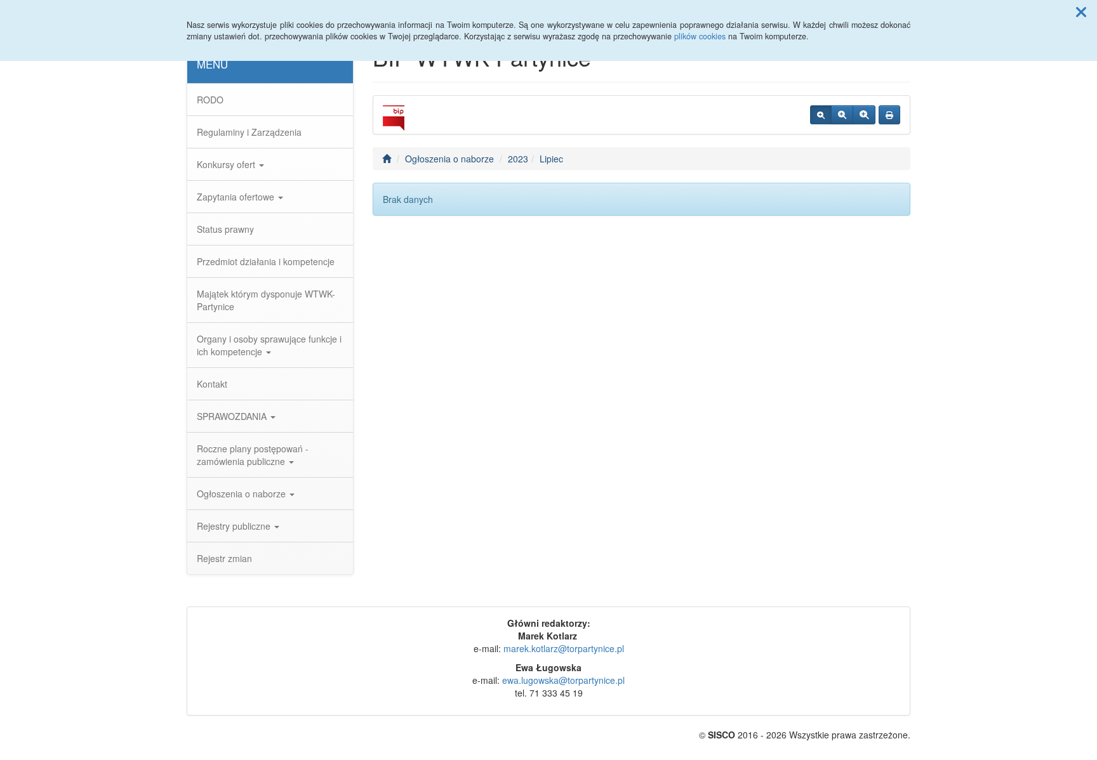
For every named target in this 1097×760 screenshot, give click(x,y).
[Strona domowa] (386, 158)
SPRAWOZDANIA (233, 416)
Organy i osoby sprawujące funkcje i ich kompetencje (269, 345)
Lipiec (551, 158)
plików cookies (700, 36)
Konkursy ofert (227, 164)
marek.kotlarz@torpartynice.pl (563, 648)
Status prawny (225, 229)
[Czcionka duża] (864, 114)
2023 (518, 158)
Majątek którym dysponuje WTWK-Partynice (266, 300)
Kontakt (212, 383)
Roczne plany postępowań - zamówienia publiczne (253, 455)
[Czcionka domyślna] (821, 114)
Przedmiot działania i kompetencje (266, 261)
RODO (210, 99)
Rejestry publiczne (235, 526)
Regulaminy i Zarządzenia (249, 132)
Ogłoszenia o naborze (242, 493)
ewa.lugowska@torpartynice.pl (563, 680)
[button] (1081, 11)
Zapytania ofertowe (237, 196)
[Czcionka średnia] (842, 114)
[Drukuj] (889, 114)
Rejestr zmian (224, 558)
